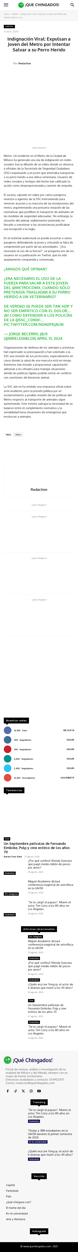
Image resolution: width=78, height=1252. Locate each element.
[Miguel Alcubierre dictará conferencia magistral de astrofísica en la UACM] (14, 888)
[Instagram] (31, 1091)
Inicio (6, 14)
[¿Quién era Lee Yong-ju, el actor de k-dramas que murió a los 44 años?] (14, 986)
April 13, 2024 (49, 338)
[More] (67, 74)
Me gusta (68, 730)
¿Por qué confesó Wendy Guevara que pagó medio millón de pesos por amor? (50, 864)
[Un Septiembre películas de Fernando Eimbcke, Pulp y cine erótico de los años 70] (39, 815)
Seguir (70, 739)
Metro (18, 434)
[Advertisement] (39, 678)
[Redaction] (8, 63)
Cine (7, 838)
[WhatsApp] (49, 74)
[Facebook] (23, 74)
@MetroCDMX (26, 287)
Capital (14, 14)
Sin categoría (11, 894)
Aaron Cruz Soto (13, 856)
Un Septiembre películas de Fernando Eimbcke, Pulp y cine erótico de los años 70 (37, 847)
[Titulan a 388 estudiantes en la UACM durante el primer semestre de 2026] (14, 1137)
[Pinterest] (40, 74)
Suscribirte (67, 777)
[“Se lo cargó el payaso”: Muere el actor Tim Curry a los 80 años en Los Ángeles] (14, 909)
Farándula (10, 873)
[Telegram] (58, 74)
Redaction (24, 63)
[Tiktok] (15, 1091)
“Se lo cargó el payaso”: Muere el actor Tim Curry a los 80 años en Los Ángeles (49, 905)
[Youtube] (39, 1091)
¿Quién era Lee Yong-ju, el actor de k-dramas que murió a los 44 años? (50, 986)
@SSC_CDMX (27, 319)
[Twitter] (32, 74)
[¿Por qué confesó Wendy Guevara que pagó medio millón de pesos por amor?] (14, 867)
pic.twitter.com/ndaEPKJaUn (34, 324)
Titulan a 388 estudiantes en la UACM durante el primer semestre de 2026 (50, 1134)
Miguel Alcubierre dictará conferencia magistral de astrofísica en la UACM (50, 885)
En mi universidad (37, 1141)
